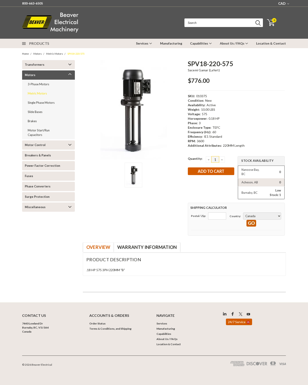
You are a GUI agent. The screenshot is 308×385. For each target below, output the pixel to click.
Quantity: (195, 158)
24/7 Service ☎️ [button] (239, 322)
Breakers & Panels (38, 155)
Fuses (29, 176)
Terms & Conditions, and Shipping (110, 328)
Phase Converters (38, 186)
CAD (282, 3)
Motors (37, 53)
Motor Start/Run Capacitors (39, 132)
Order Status (97, 323)
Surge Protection (37, 196)
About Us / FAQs (232, 43)
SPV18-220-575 (75, 53)
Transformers (34, 64)
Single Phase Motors (41, 102)
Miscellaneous (35, 207)
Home (25, 53)
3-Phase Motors (38, 84)
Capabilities (199, 43)
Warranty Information (147, 247)
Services (142, 43)
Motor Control (35, 145)
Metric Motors (54, 53)
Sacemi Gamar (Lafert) (204, 70)
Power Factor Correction (42, 165)
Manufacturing (171, 43)
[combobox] (223, 22)
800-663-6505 (32, 3)
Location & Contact (271, 43)
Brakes (32, 121)
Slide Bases (35, 112)
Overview (98, 247)
